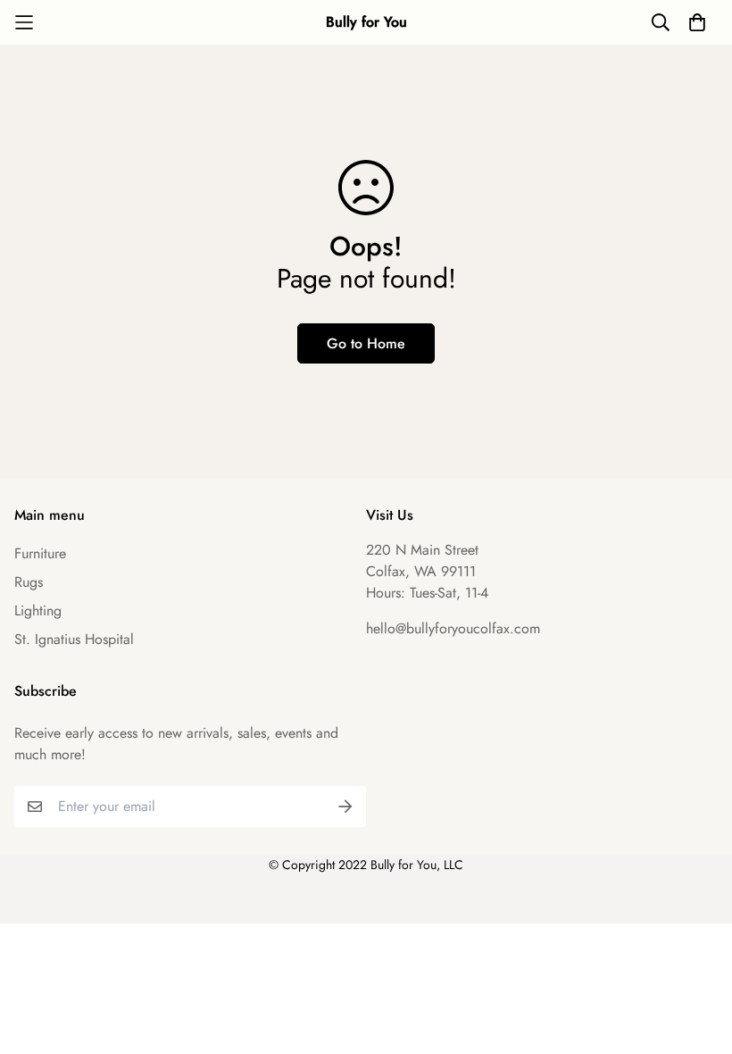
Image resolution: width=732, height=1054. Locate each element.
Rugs (28, 582)
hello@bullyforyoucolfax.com (453, 628)
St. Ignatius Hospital (74, 639)
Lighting (38, 610)
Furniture (40, 553)
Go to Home (366, 343)
